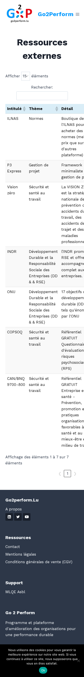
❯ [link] (75, 473)
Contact (12, 546)
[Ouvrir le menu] (77, 14)
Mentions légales (20, 554)
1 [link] (67, 473)
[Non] (78, 660)
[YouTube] (26, 517)
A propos (13, 509)
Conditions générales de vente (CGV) (38, 562)
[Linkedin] (9, 517)
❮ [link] (59, 473)
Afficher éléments (26, 76)
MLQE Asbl (15, 592)
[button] (24, 109)
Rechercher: (42, 87)
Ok (43, 670)
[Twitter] (18, 517)
